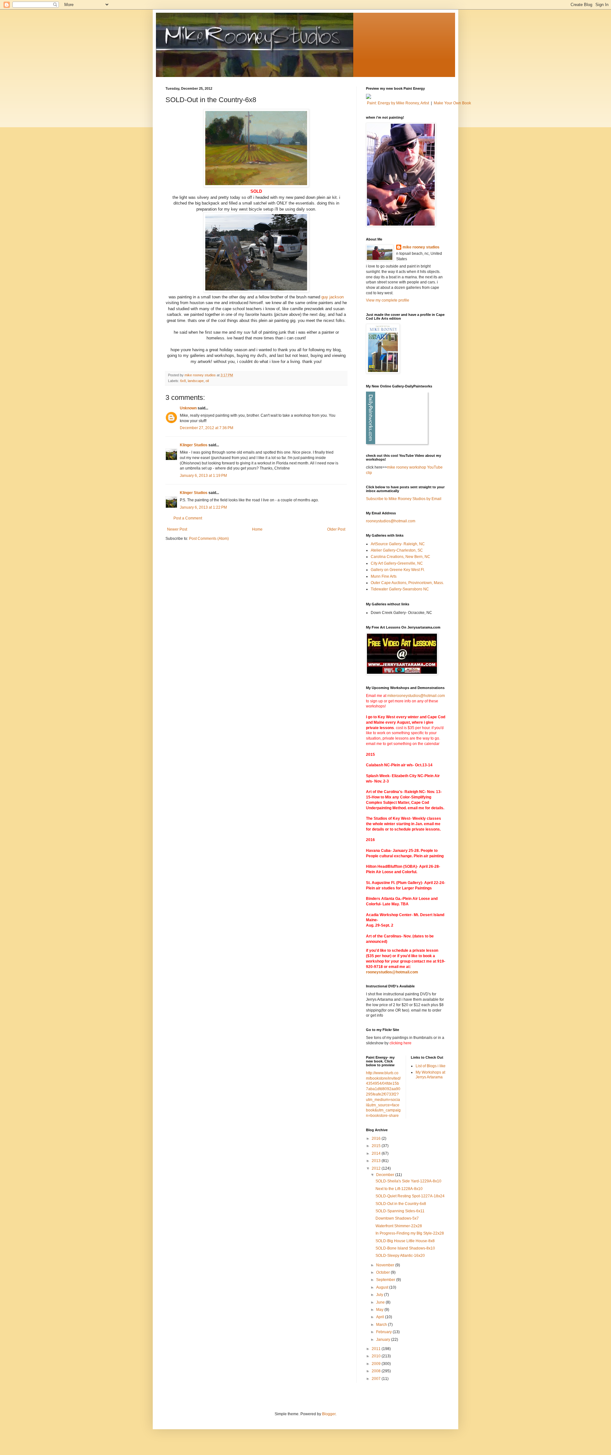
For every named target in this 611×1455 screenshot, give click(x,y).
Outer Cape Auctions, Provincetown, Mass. (407, 583)
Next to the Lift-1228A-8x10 (399, 1189)
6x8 (183, 381)
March (382, 1324)
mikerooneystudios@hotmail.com (416, 695)
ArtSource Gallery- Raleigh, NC (398, 544)
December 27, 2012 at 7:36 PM (206, 428)
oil (207, 381)
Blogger (328, 1414)
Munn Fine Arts (384, 576)
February (384, 1332)
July (380, 1294)
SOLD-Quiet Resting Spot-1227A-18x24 (410, 1196)
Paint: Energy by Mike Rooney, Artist (398, 103)
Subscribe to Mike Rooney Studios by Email (403, 499)
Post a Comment (187, 518)
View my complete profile (387, 300)
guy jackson (332, 297)
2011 (377, 1349)
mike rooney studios (421, 247)
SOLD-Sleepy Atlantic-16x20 (400, 1255)
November (385, 1265)
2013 (377, 1161)
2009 (377, 1363)
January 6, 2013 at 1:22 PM (203, 507)
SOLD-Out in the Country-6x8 (401, 1203)
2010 (377, 1356)
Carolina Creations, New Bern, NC (400, 556)
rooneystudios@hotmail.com (390, 521)
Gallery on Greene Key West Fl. (398, 569)
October (383, 1272)
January (383, 1339)
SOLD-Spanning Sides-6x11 (400, 1211)
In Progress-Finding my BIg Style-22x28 (410, 1233)
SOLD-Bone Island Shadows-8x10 (405, 1248)
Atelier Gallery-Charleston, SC (397, 550)
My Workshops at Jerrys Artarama (430, 1074)
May (380, 1309)
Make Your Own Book (452, 103)
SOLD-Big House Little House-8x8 (405, 1241)
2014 (377, 1153)
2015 (377, 1146)
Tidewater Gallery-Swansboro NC (400, 589)
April (380, 1317)
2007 (377, 1378)
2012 (377, 1168)
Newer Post (177, 529)
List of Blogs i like (431, 1066)
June (381, 1302)
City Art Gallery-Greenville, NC (397, 563)
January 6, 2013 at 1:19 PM (203, 475)
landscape (196, 381)
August (382, 1287)
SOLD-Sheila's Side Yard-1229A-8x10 (408, 1181)
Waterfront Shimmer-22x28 (399, 1226)
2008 (377, 1371)
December (385, 1175)
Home (257, 529)
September (386, 1279)
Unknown (188, 408)
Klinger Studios (193, 445)
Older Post (336, 529)
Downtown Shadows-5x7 (397, 1218)
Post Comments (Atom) (209, 538)
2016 (377, 1138)
